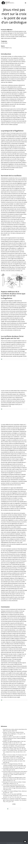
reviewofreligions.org (6, 47)
